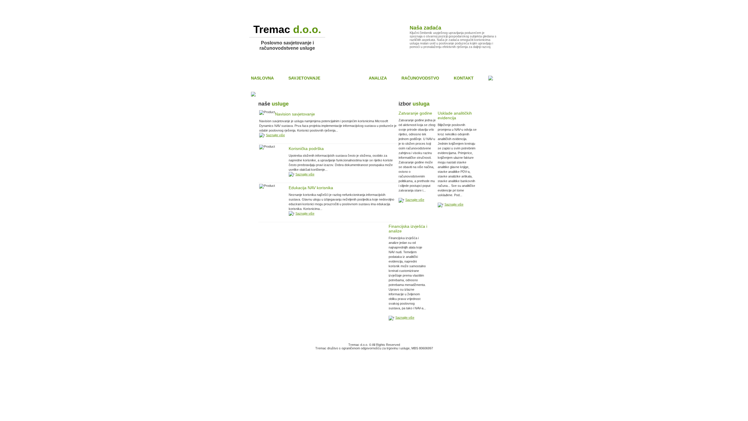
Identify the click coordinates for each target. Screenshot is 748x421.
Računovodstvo (420, 78)
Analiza (378, 78)
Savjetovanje (304, 78)
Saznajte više (275, 135)
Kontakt (464, 78)
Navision (344, 78)
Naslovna (262, 78)
